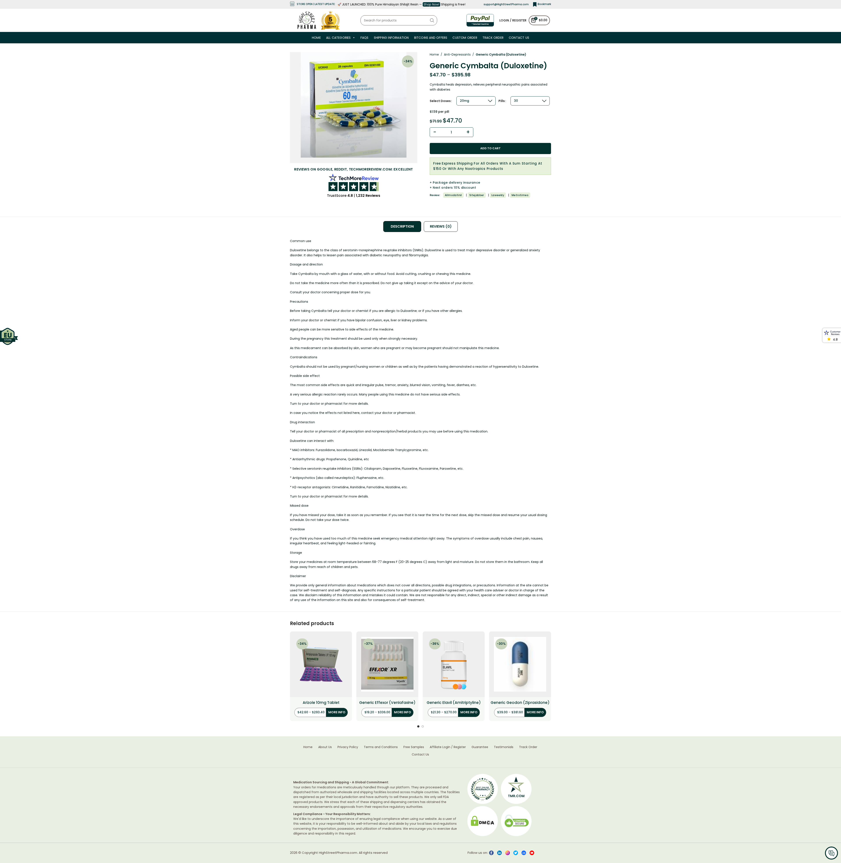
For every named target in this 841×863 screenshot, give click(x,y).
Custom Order (464, 37)
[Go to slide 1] (418, 726)
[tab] (402, 226)
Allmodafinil (453, 195)
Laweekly (497, 195)
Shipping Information (391, 37)
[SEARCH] (432, 20)
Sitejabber (476, 195)
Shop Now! (431, 4)
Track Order (493, 37)
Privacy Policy (347, 747)
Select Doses (440, 101)
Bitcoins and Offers (430, 37)
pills (501, 101)
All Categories (338, 37)
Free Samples (413, 747)
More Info (336, 712)
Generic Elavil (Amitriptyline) (454, 702)
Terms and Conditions (381, 747)
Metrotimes (520, 195)
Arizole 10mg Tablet (321, 702)
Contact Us (519, 37)
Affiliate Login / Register (448, 747)
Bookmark (544, 4)
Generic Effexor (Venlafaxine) (387, 702)
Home (316, 37)
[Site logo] (307, 20)
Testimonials (503, 747)
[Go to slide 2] (423, 726)
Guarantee (480, 747)
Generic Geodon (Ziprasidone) (520, 702)
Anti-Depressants (457, 54)
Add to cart (490, 148)
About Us (325, 747)
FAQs (364, 37)
